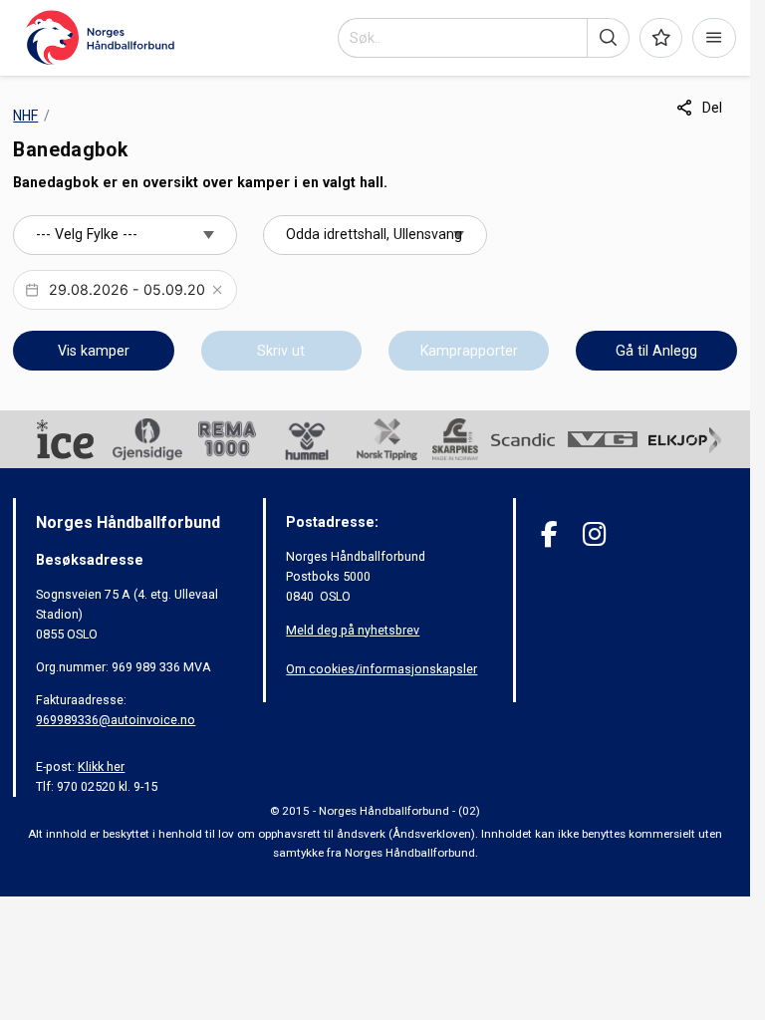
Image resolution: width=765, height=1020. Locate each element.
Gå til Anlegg (656, 351)
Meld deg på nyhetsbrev (352, 630)
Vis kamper (93, 351)
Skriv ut (281, 351)
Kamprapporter (469, 351)
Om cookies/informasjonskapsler (381, 668)
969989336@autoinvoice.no (115, 719)
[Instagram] (594, 534)
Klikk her (101, 766)
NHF (25, 116)
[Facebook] (549, 534)
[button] (608, 38)
